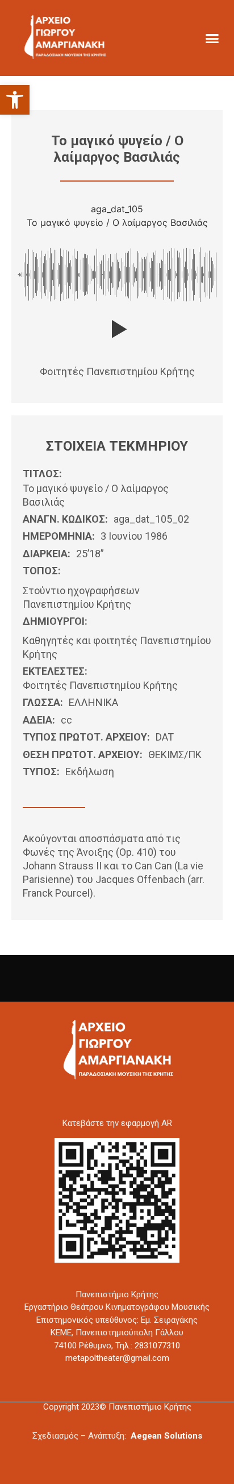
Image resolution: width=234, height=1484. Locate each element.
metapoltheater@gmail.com (117, 1358)
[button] (15, 100)
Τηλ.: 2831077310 (147, 1345)
